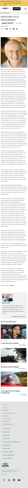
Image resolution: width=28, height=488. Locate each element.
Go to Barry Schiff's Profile (18, 316)
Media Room (6, 432)
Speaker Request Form (8, 424)
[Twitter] (8, 480)
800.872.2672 (4, 474)
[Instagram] (14, 480)
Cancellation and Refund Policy (12, 441)
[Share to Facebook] (7, 29)
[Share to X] (10, 29)
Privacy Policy (7, 445)
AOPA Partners (6, 421)
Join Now (17, 8)
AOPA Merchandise (8, 451)
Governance (6, 416)
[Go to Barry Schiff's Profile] (7, 301)
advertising (6, 435)
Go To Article (22, 345)
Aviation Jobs (6, 448)
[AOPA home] (5, 9)
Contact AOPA (6, 428)
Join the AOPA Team (7, 418)
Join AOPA (5, 407)
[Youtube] (19, 480)
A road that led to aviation (10, 343)
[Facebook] (3, 480)
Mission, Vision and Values (9, 413)
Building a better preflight (10, 367)
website (12, 285)
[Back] (2, 12)
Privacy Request (7, 458)
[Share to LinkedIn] (13, 29)
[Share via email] (17, 29)
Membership (5, 410)
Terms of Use (6, 438)
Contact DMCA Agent (8, 455)
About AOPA (5, 404)
